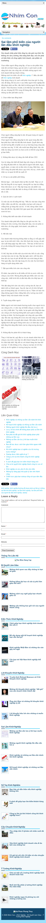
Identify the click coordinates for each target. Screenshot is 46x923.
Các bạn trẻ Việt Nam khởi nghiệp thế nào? (25, 660)
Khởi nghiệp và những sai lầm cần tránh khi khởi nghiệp (26, 756)
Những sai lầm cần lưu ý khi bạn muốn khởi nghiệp (26, 732)
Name (3, 526)
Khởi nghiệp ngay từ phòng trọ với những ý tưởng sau (24, 898)
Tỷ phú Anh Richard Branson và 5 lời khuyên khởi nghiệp (25, 678)
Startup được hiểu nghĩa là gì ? (17, 454)
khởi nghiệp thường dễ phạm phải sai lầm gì (24, 488)
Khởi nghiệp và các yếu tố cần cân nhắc (20, 469)
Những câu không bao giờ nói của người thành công (27, 606)
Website (4, 542)
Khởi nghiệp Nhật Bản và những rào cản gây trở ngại (27, 648)
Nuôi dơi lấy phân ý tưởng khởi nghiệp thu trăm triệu (26, 886)
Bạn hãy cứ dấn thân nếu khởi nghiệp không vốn (25, 790)
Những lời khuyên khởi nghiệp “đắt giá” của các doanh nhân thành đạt (26, 690)
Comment (4, 505)
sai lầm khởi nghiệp (24, 490)
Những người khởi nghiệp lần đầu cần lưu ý (21, 427)
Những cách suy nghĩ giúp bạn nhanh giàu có (26, 594)
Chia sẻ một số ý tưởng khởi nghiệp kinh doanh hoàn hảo (27, 873)
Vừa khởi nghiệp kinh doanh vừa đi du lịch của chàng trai (26, 844)
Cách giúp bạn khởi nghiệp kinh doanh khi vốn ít (26, 624)
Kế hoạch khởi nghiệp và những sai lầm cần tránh (24, 425)
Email (3, 534)
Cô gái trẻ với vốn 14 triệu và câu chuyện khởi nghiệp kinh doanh (27, 856)
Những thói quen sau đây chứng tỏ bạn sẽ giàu (26, 570)
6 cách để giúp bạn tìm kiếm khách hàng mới (22, 462)
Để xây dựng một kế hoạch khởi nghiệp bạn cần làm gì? (26, 636)
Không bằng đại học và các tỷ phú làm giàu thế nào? (26, 582)
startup (25, 493)
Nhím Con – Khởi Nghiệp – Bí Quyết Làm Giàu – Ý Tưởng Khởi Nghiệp (26, 916)
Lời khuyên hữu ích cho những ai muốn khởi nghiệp (26, 714)
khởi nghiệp (26, 75)
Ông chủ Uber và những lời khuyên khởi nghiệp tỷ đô (27, 702)
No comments (6, 38)
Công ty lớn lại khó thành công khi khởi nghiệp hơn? (26, 814)
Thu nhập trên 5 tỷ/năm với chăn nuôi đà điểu (27, 832)
